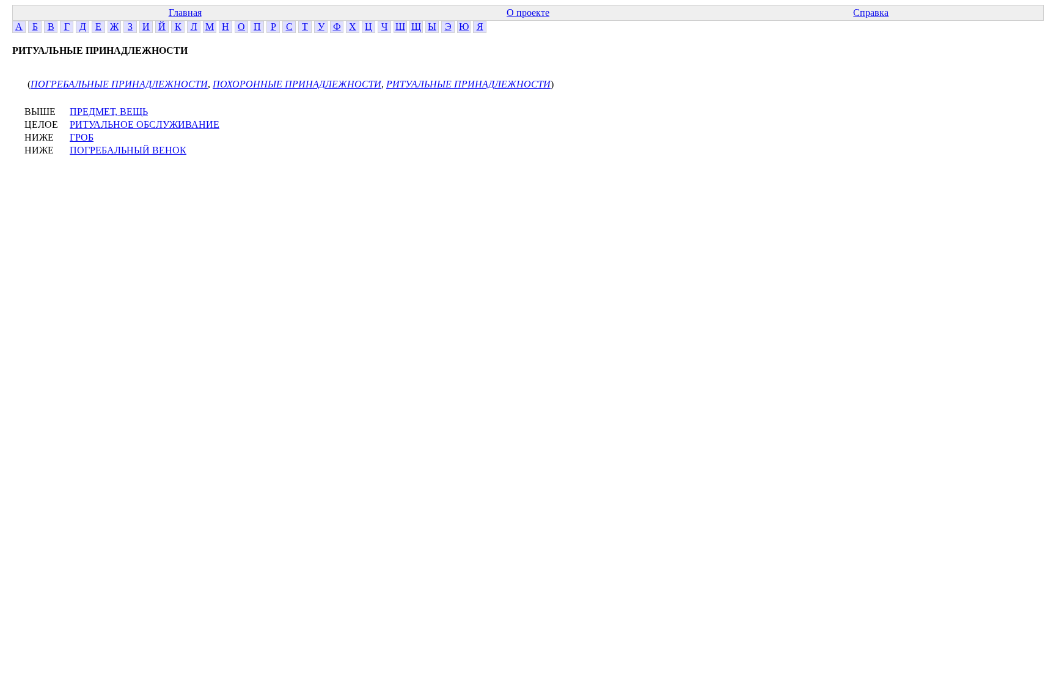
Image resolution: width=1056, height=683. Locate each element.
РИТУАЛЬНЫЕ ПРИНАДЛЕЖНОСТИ (468, 84)
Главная (185, 12)
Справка (871, 12)
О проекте (528, 12)
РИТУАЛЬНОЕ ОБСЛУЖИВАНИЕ (144, 124)
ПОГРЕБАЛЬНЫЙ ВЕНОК (128, 150)
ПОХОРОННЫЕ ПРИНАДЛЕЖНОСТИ (297, 84)
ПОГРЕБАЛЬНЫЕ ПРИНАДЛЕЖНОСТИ (119, 84)
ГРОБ (82, 137)
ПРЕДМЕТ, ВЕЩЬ (109, 111)
